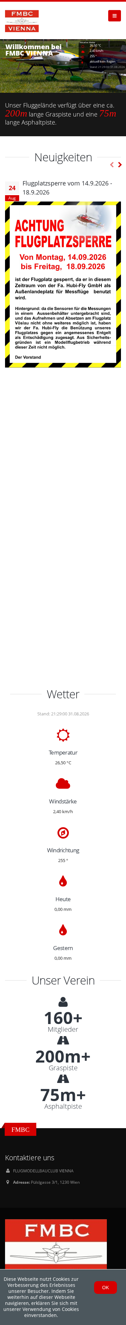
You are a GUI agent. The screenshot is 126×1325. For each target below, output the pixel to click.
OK (105, 1287)
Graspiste (63, 1068)
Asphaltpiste (63, 1106)
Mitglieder (63, 1029)
